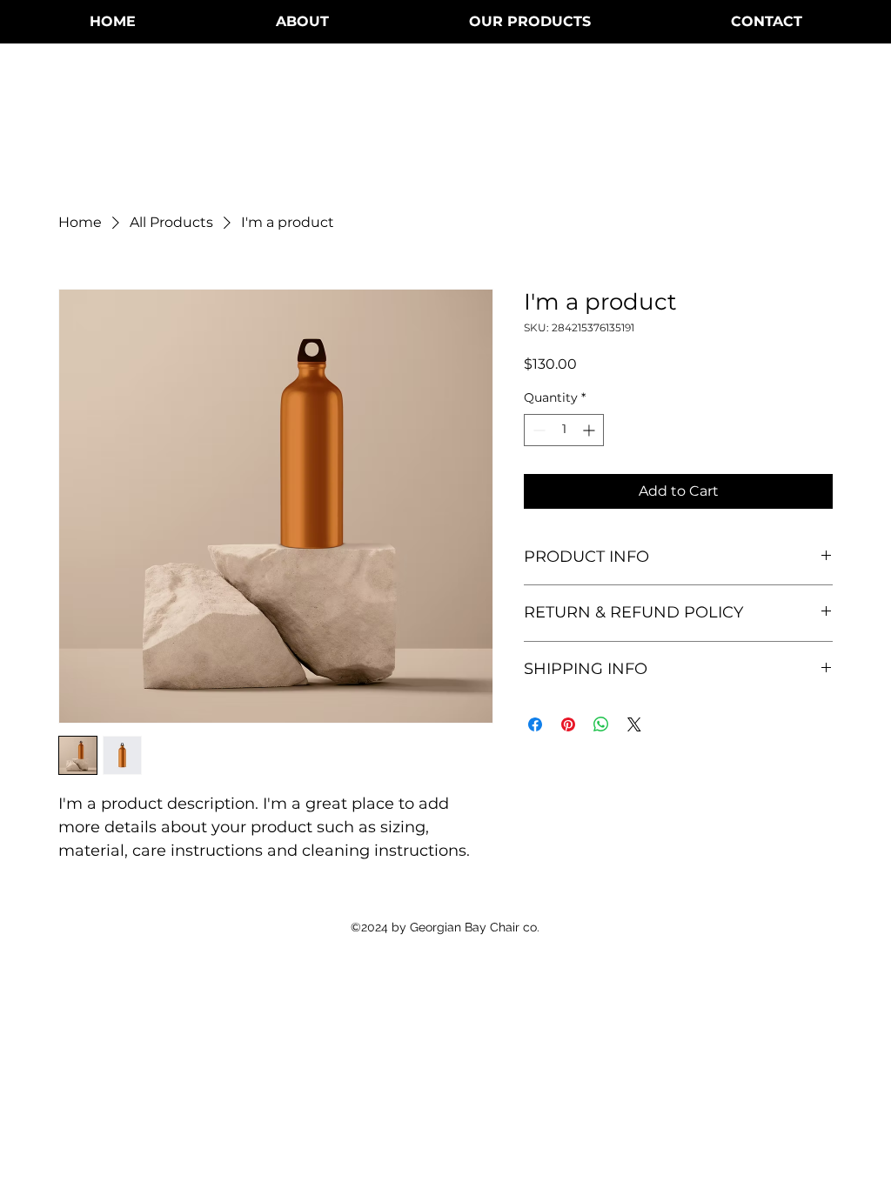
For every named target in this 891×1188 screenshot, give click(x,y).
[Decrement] (537, 430)
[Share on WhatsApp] (601, 724)
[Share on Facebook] (535, 724)
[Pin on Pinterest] (568, 724)
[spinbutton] (563, 430)
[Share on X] (634, 724)
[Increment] (590, 430)
